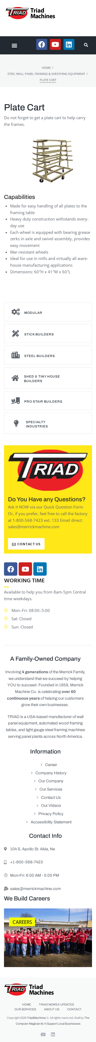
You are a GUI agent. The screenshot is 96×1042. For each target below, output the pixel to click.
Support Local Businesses (64, 1023)
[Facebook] (10, 569)
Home (46, 68)
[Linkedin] (40, 569)
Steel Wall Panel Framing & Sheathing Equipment (46, 74)
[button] (14, 45)
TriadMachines (36, 1017)
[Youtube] (25, 569)
